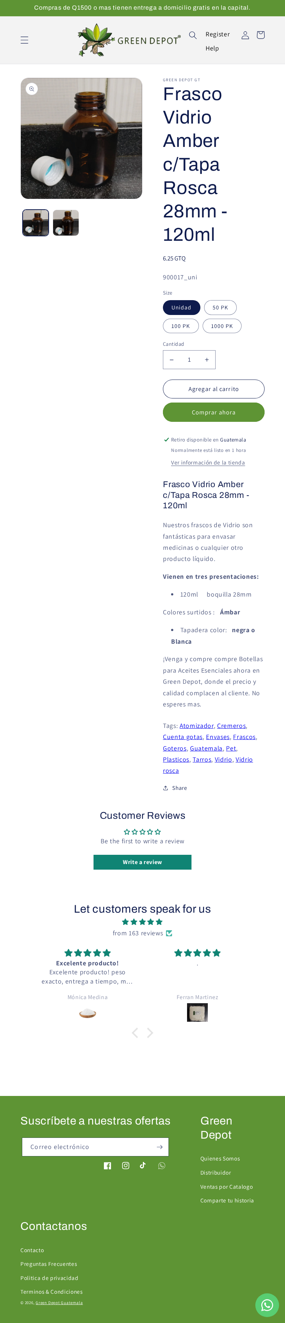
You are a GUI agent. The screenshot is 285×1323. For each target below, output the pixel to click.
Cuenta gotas (183, 736)
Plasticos (176, 759)
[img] (142, 922)
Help (212, 48)
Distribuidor (215, 1172)
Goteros (175, 748)
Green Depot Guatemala (59, 1302)
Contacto (32, 1250)
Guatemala (206, 748)
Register (218, 34)
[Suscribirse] (159, 1147)
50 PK (221, 307)
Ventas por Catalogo (226, 1186)
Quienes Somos (220, 1158)
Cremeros (231, 725)
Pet (231, 748)
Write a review (142, 862)
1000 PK (222, 325)
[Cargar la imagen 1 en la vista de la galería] (36, 223)
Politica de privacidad (49, 1277)
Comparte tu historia (227, 1200)
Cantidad (173, 343)
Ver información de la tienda (208, 462)
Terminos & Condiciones (51, 1291)
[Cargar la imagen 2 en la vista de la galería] (66, 223)
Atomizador (197, 725)
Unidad (181, 307)
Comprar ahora (214, 412)
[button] (24, 40)
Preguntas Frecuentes (48, 1263)
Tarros (202, 759)
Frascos (244, 736)
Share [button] (179, 787)
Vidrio (223, 759)
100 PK (180, 325)
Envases (218, 736)
